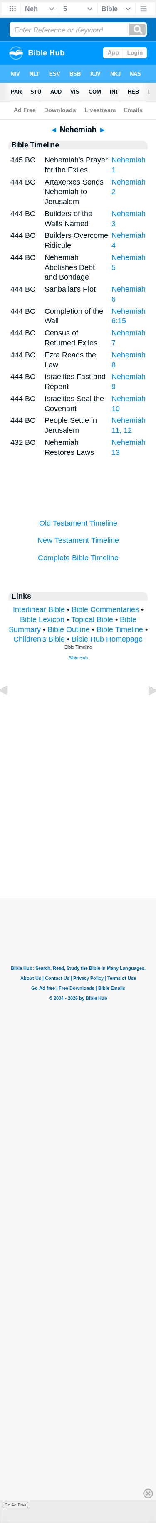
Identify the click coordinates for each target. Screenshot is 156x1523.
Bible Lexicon (42, 619)
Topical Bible (92, 619)
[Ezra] (10, 709)
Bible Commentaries (105, 609)
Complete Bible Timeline (78, 558)
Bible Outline (68, 629)
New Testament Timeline (78, 540)
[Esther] (145, 709)
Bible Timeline (120, 629)
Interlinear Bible (39, 609)
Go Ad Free (16, 1505)
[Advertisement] (78, 846)
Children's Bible (39, 639)
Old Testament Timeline (78, 523)
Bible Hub (78, 657)
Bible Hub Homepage (107, 639)
